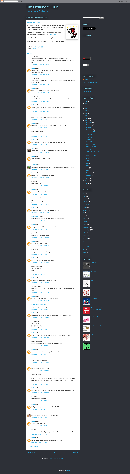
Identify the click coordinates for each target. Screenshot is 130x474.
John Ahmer (35, 413)
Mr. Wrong (93, 271)
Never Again (89, 149)
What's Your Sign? (96, 326)
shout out (85, 238)
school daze (86, 235)
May (87, 165)
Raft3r (33, 68)
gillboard (34, 164)
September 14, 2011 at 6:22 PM (40, 354)
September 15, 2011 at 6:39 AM (40, 384)
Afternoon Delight (90, 132)
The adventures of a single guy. (38, 11)
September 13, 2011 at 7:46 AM (40, 237)
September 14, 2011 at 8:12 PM (40, 371)
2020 (86, 103)
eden (32, 148)
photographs (86, 227)
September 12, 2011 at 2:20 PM (40, 177)
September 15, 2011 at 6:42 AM (40, 392)
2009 (86, 180)
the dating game (87, 244)
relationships (86, 230)
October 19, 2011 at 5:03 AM (39, 442)
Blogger (68, 470)
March (88, 170)
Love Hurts (89, 134)
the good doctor (87, 247)
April (87, 168)
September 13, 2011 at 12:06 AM (40, 229)
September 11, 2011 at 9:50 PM (40, 64)
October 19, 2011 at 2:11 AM (39, 434)
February (89, 173)
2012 (86, 118)
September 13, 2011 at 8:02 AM (40, 246)
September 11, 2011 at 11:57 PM (40, 111)
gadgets (85, 201)
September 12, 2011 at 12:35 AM (40, 119)
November (89, 125)
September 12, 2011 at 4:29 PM (40, 194)
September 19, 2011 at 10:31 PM (40, 426)
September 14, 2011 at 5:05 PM (40, 346)
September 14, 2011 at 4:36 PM (40, 329)
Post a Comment (34, 446)
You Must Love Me (91, 139)
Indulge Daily (35, 216)
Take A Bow (94, 344)
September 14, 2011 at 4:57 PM (40, 337)
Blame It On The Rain (92, 146)
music (84, 224)
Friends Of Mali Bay (88, 91)
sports (84, 241)
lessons (34, 48)
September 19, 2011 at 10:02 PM (40, 417)
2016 (86, 111)
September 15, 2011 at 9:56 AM (40, 401)
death (84, 196)
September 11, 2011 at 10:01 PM (40, 74)
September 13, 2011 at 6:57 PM (40, 274)
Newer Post (31, 452)
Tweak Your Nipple (96, 316)
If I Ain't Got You (90, 141)
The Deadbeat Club (42, 7)
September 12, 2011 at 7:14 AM (40, 169)
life (83, 213)
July (87, 160)
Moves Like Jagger (91, 155)
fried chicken (52, 34)
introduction (86, 204)
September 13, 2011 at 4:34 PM (40, 254)
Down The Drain (90, 144)
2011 (86, 120)
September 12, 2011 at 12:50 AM (40, 144)
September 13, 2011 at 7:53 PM (40, 282)
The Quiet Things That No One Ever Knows (97, 308)
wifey (84, 252)
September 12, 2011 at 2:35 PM (40, 186)
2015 (86, 113)
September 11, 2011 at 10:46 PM (40, 84)
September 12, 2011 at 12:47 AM (40, 128)
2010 (86, 178)
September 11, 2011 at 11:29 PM (40, 101)
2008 (86, 183)
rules (84, 232)
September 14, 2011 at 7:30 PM (40, 362)
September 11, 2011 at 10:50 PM (40, 93)
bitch (84, 193)
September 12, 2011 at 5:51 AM (40, 161)
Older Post (74, 452)
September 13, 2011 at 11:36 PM (40, 301)
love (84, 216)
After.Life (93, 280)
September (89, 130)
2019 (86, 106)
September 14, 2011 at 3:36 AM (40, 309)
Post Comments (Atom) (56, 458)
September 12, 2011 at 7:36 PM (40, 212)
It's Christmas (94, 298)
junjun (84, 207)
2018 (86, 108)
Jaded (92, 335)
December (89, 122)
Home (53, 452)
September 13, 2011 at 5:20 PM (40, 262)
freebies (85, 199)
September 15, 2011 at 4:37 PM (40, 409)
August (88, 158)
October (88, 127)
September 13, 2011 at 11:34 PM (40, 292)
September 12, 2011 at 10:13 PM (40, 221)
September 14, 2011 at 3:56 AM (40, 317)
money (85, 218)
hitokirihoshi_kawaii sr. (38, 304)
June (87, 163)
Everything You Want (91, 137)
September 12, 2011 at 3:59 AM (40, 152)
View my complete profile (90, 82)
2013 (86, 115)
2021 (86, 101)
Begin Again (94, 262)
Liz (32, 396)
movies (85, 221)
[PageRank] (86, 65)
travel (84, 249)
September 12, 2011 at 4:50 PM (40, 204)
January (88, 175)
